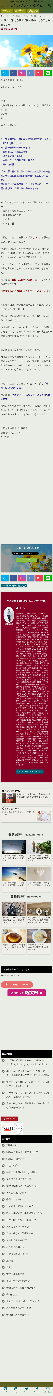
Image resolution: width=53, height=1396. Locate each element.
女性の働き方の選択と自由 (19, 1233)
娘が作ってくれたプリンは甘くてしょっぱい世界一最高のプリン (27, 1084)
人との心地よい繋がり (17, 1193)
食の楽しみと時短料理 (17, 1315)
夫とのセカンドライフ (17, 1226)
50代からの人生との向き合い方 (33, 11)
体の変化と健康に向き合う (19, 1206)
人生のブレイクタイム (26, 5)
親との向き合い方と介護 (18, 1308)
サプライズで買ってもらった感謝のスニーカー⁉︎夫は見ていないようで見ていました (27, 1062)
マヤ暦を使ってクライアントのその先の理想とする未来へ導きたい (27, 1095)
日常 (8, 1267)
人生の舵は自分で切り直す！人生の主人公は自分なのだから (27, 1105)
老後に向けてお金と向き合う (21, 1287)
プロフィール (6, 11)
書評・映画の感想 (15, 1274)
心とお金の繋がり (15, 1247)
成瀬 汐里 (9, 624)
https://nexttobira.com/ (10, 975)
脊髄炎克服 (12, 1294)
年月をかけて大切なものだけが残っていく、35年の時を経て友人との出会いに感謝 (28, 1073)
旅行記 (9, 1260)
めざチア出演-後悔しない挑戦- (21, 1172)
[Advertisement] (26, 518)
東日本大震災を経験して (18, 1281)
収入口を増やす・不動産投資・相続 (24, 1213)
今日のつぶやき (14, 1199)
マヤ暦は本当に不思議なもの (21, 1186)
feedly (27, 560)
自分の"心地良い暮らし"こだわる (23, 1301)
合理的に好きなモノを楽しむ (21, 1220)
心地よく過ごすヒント (19, 11)
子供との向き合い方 (16, 1240)
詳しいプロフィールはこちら (30, 771)
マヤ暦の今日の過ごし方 (14, 585)
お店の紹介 (12, 1165)
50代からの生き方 (15, 1159)
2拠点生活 (11, 1145)
